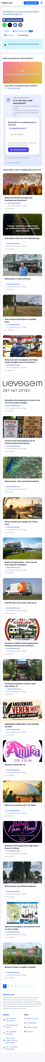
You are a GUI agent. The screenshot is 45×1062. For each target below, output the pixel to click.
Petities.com (6, 3)
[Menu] (41, 3)
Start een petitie (31, 3)
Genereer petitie (19, 150)
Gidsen (6, 1014)
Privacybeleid (23, 35)
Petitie (6, 31)
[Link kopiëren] (20, 25)
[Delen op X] (10, 25)
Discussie (10, 35)
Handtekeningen (23, 31)
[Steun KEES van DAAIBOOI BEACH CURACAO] (22, 76)
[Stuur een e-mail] (15, 25)
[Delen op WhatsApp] (4, 25)
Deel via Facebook (14, 20)
